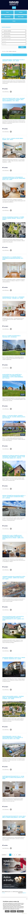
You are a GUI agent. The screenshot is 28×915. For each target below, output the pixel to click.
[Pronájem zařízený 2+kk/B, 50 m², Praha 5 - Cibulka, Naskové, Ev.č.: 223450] (14, 669)
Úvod (7, 51)
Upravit (7, 911)
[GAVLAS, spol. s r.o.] (14, 3)
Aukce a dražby (20, 16)
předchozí (4, 854)
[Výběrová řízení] (14, 865)
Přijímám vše (20, 911)
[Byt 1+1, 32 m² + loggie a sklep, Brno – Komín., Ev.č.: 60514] (14, 150)
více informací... (5, 91)
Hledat (22, 47)
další (19, 854)
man (24, 892)
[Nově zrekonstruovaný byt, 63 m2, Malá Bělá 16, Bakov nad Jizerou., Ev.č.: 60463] (14, 828)
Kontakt (14, 21)
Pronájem (20, 12)
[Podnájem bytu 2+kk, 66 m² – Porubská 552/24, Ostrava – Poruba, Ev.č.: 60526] (14, 309)
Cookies (3, 892)
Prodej (7, 12)
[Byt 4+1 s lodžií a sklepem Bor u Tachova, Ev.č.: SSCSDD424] (14, 347)
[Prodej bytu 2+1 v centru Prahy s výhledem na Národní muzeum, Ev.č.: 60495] (14, 270)
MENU (14, 7)
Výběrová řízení (7, 16)
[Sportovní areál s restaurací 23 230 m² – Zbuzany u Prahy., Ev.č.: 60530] (14, 71)
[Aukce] (14, 881)
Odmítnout (13, 911)
